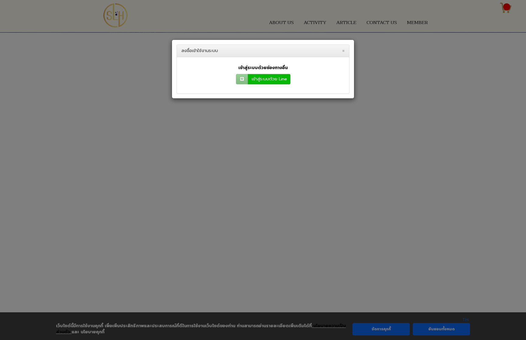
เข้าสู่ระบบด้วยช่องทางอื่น (263, 68)
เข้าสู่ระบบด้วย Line (269, 79)
